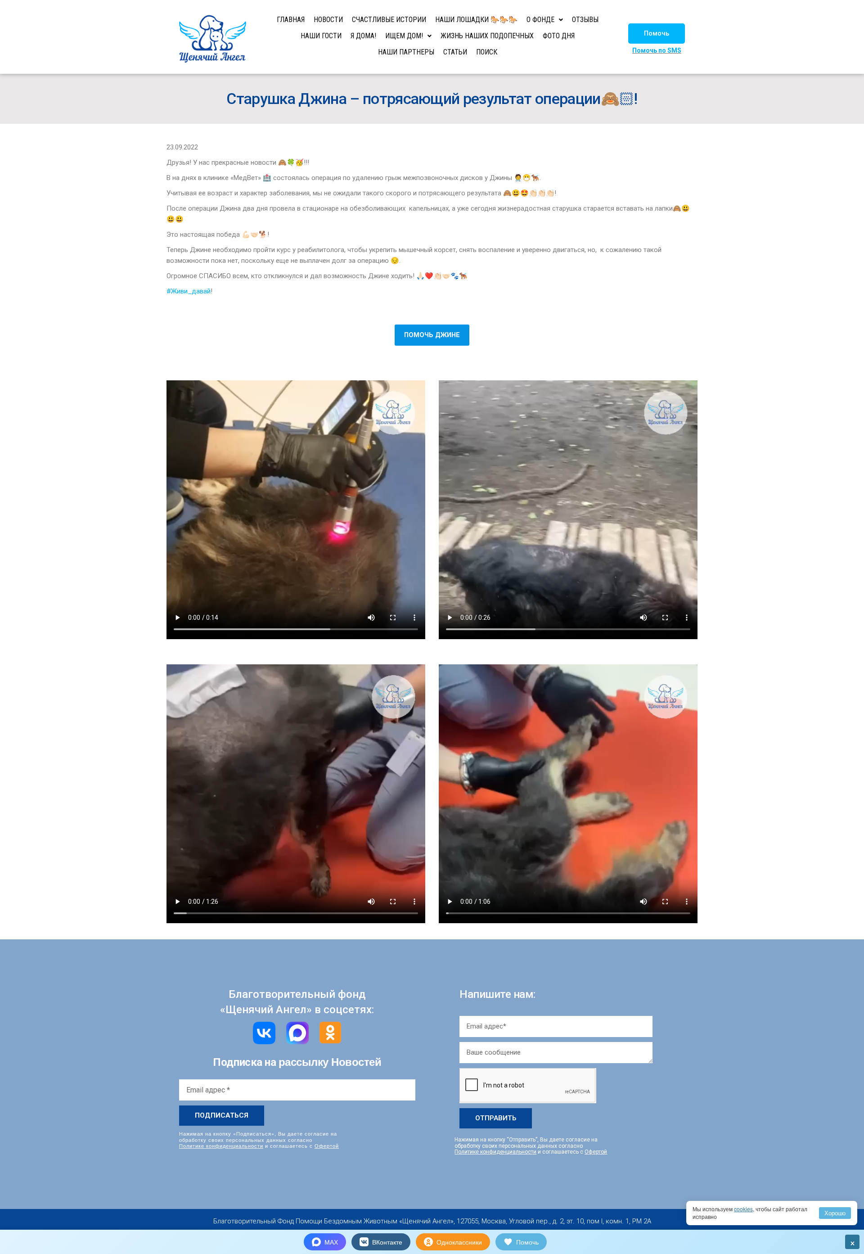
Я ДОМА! (363, 36)
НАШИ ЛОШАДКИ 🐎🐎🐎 (476, 19)
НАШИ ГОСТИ (321, 36)
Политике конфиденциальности (221, 1145)
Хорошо (835, 1213)
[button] (656, 33)
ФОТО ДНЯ (559, 36)
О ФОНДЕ (540, 19)
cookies (743, 1209)
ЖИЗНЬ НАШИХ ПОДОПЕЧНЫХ (487, 36)
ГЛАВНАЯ (291, 19)
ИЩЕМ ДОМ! (404, 36)
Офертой (327, 1145)
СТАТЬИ (455, 52)
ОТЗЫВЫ (585, 19)
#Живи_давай (188, 291)
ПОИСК (486, 52)
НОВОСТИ (328, 19)
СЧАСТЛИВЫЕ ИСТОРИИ (389, 19)
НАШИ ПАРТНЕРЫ (406, 52)
